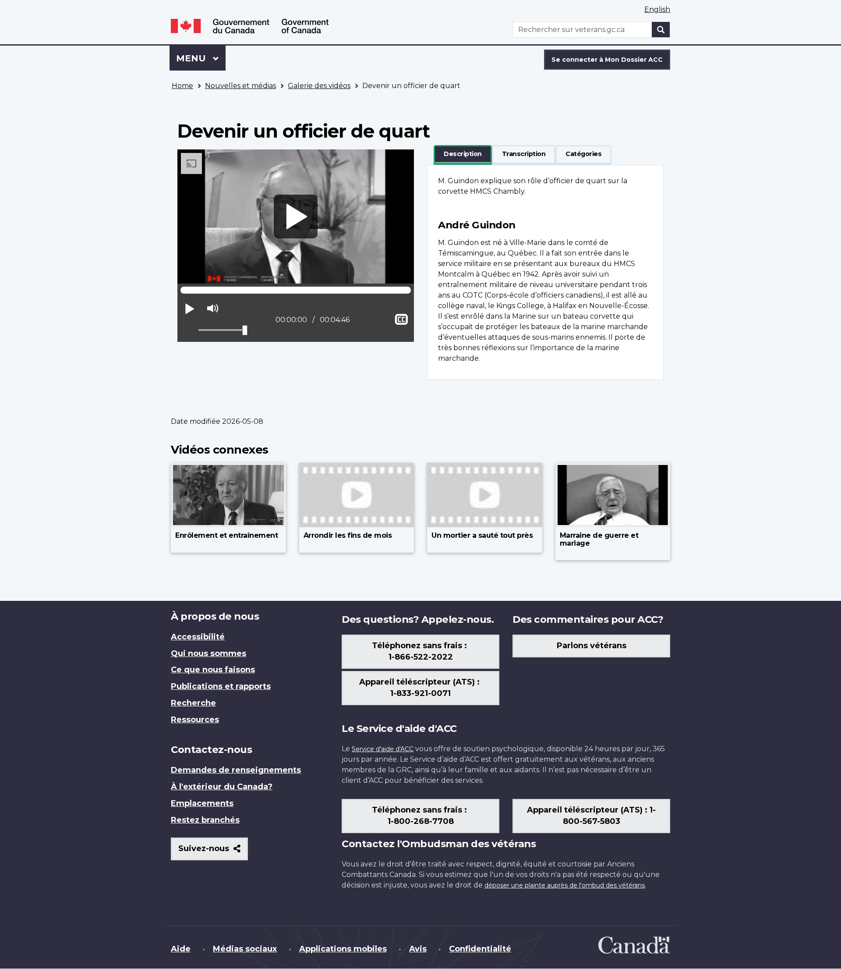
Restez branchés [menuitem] (205, 820)
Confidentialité (480, 949)
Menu (201, 58)
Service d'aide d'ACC (382, 749)
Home (182, 86)
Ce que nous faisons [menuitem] (213, 669)
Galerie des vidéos (319, 86)
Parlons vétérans (591, 645)
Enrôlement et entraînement (226, 535)
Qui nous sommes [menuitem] (208, 653)
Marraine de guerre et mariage (599, 539)
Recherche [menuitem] (193, 703)
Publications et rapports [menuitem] (221, 686)
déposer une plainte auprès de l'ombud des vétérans (564, 885)
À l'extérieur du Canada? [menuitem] (221, 787)
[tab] (463, 154)
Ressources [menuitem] (195, 719)
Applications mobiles (343, 949)
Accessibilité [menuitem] (198, 637)
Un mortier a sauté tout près (482, 535)
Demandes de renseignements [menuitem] (236, 770)
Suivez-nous (213, 851)
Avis (418, 949)
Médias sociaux (245, 949)
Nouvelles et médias (240, 86)
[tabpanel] (545, 272)
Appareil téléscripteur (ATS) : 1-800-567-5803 (591, 815)
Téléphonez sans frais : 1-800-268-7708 (420, 815)
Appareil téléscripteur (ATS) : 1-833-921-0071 (420, 687)
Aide (181, 949)
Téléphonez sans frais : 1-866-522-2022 (420, 651)
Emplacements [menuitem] (202, 803)
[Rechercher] (661, 29)
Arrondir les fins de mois (348, 535)
